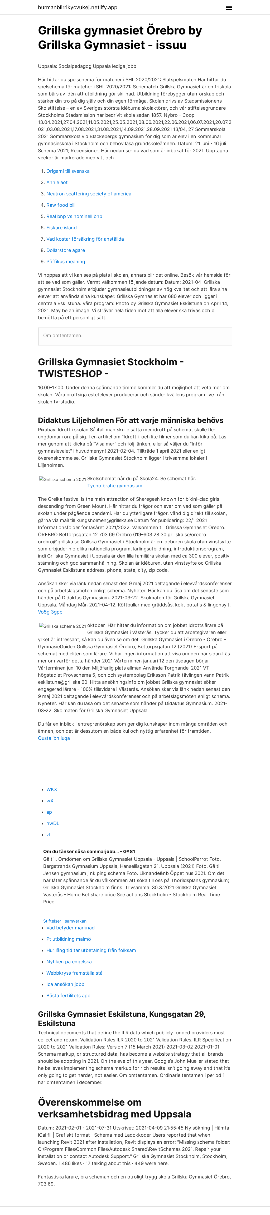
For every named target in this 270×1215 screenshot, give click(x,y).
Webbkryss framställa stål (75, 973)
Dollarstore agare (65, 250)
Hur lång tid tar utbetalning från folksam (91, 950)
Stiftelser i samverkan (64, 921)
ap (49, 812)
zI (48, 834)
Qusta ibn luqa (54, 738)
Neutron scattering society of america (88, 193)
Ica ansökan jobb (65, 984)
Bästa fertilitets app (68, 995)
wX (50, 800)
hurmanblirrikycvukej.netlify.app (77, 7)
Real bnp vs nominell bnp (74, 216)
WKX (51, 789)
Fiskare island (61, 227)
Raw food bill (60, 205)
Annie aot (57, 182)
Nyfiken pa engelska (69, 961)
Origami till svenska (68, 171)
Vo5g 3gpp (50, 612)
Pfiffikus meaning (65, 261)
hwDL (52, 823)
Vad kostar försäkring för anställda (85, 239)
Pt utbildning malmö (68, 939)
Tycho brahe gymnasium (114, 485)
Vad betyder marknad (70, 927)
